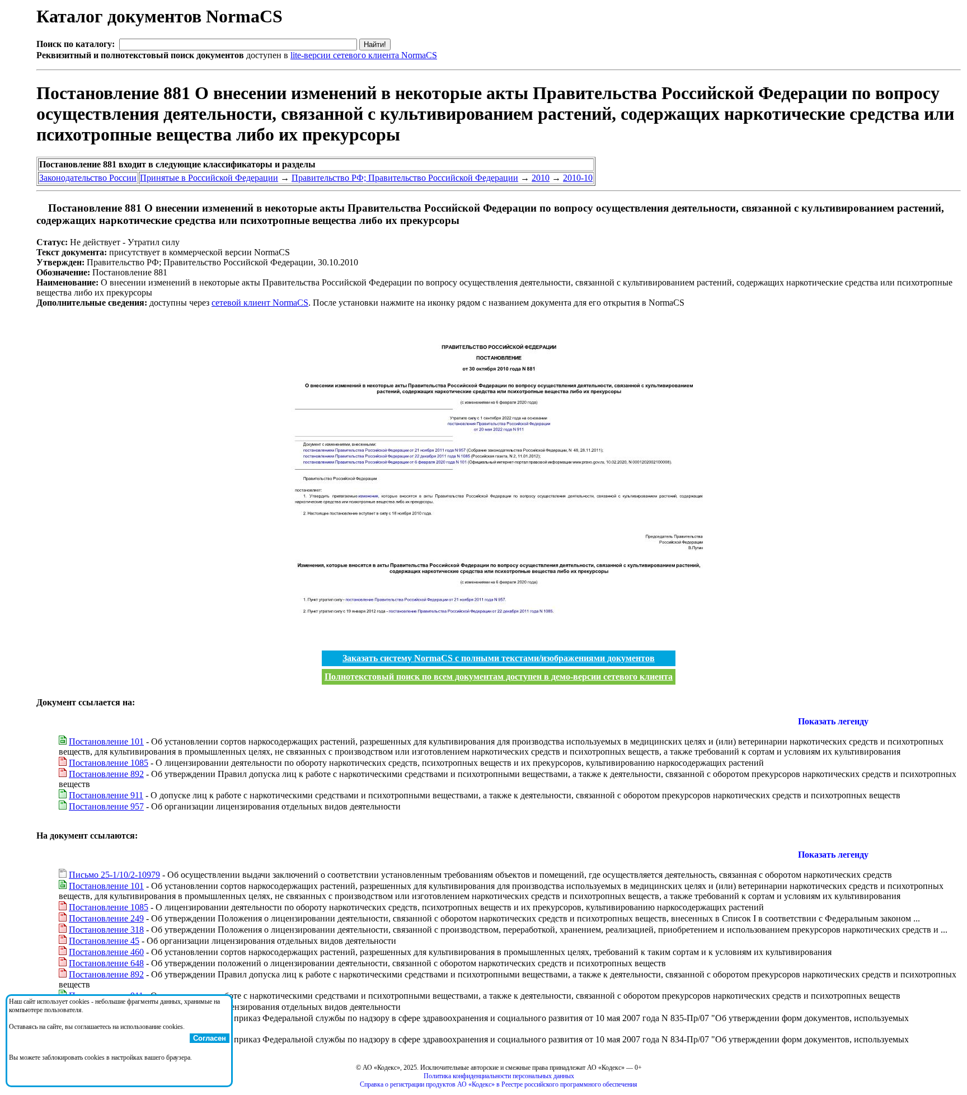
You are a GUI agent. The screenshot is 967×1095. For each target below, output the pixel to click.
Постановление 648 (106, 963)
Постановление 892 (106, 774)
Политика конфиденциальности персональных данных (499, 1076)
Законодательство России (88, 177)
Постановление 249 (106, 918)
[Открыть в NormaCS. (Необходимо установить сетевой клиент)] (40, 208)
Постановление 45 (104, 941)
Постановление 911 (106, 795)
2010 (541, 177)
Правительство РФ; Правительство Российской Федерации (405, 177)
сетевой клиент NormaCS (260, 302)
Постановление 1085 (108, 763)
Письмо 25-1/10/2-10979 (114, 874)
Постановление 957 (106, 806)
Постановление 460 (106, 952)
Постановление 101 (106, 741)
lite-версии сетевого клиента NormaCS (363, 55)
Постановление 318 (106, 929)
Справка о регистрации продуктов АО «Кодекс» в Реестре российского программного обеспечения (498, 1084)
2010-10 (578, 177)
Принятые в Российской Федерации (209, 177)
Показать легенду (833, 721)
